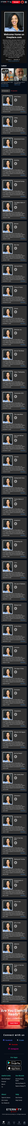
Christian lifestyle (5, 84)
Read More (23, 111)
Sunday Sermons (15, 61)
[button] (15, 99)
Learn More (14, 1023)
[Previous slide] (3, 76)
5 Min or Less (17, 84)
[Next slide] (25, 76)
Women (10, 61)
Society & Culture (4, 86)
